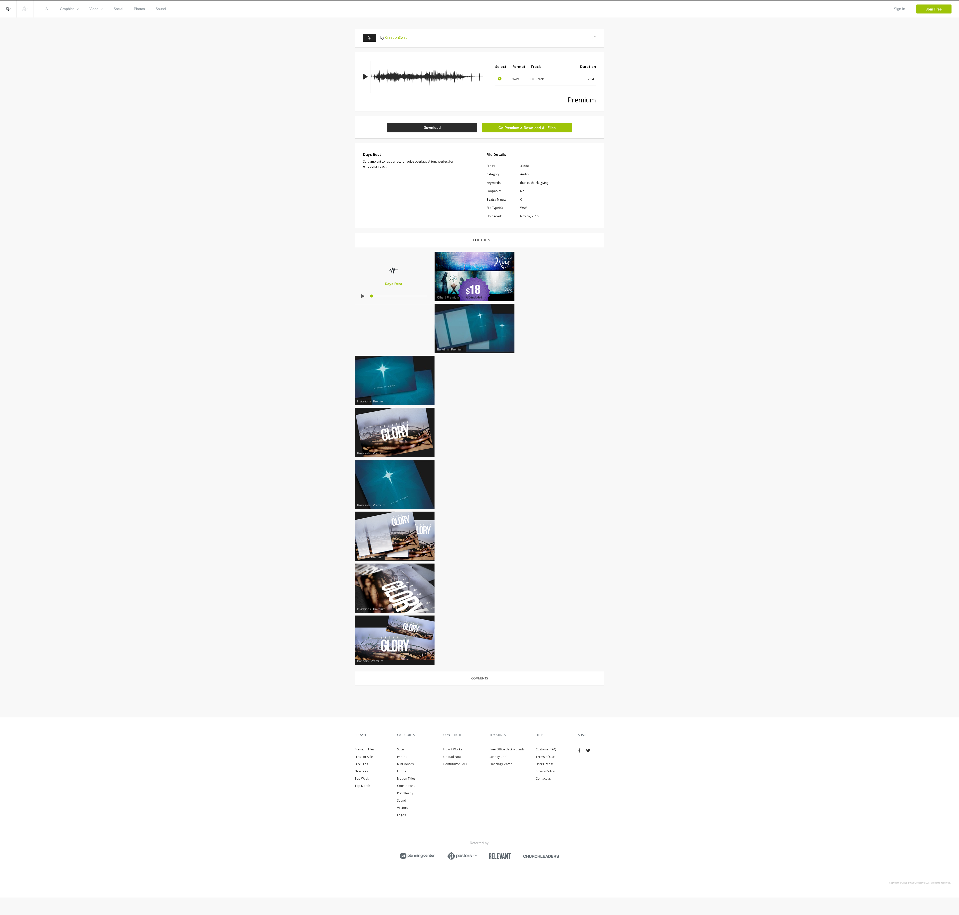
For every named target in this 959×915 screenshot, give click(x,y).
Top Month (362, 786)
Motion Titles (406, 778)
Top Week (362, 778)
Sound (161, 9)
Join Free (934, 8)
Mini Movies (405, 764)
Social (118, 9)
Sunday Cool (498, 757)
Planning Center (500, 764)
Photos (139, 9)
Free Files (361, 764)
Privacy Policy (545, 771)
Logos (401, 815)
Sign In (899, 9)
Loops (401, 771)
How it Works (452, 749)
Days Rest (393, 284)
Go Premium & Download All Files (527, 127)
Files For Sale (364, 757)
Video (93, 9)
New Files (361, 771)
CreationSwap (396, 37)
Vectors (402, 808)
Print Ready (405, 793)
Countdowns (406, 786)
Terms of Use (545, 757)
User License (545, 764)
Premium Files (364, 749)
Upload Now (452, 757)
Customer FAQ (546, 749)
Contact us (543, 778)
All (47, 9)
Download (432, 127)
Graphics (67, 9)
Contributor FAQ (455, 764)
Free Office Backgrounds (506, 749)
